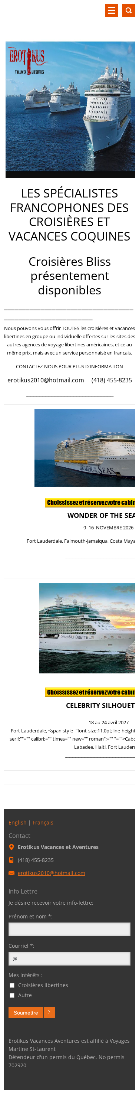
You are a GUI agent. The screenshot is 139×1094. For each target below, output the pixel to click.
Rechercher (128, 10)
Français (43, 822)
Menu (111, 10)
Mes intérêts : (26, 975)
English (18, 822)
